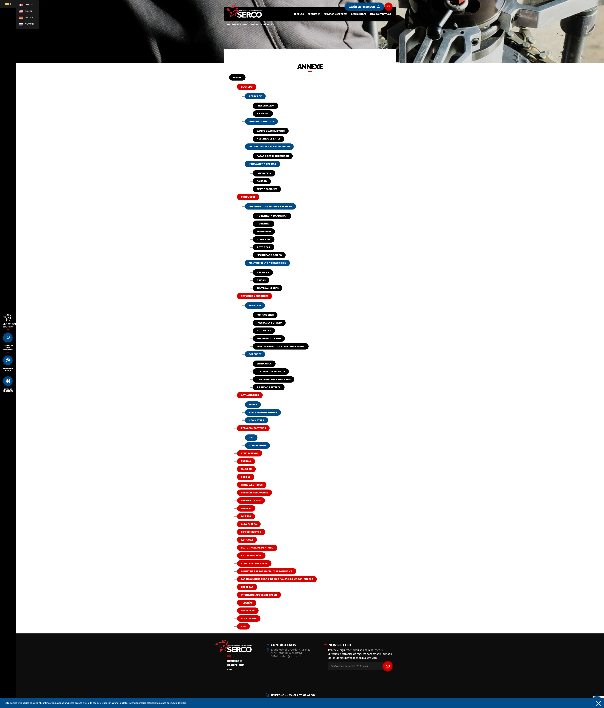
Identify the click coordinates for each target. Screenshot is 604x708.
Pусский (29, 23)
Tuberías (246, 602)
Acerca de (255, 96)
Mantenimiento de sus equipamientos (281, 346)
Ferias (253, 404)
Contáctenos (257, 445)
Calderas (247, 587)
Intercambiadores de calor (259, 594)
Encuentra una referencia (8, 347)
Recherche (248, 610)
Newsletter (256, 420)
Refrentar (263, 223)
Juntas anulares (267, 288)
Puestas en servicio (269, 322)
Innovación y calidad (262, 163)
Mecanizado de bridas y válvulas (270, 206)
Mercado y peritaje (261, 121)
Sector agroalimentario (257, 547)
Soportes (255, 354)
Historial (263, 113)
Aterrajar (264, 239)
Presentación (265, 105)
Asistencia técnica (269, 387)
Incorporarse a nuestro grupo (269, 146)
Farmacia (247, 539)
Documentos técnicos (271, 371)
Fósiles (245, 477)
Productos (314, 14)
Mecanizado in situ (269, 338)
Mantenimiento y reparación (267, 263)
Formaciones (265, 314)
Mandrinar (264, 231)
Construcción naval (254, 563)
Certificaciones (267, 189)
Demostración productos (273, 379)
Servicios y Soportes (335, 14)
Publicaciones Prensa (263, 412)
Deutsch (28, 17)
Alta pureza (249, 524)
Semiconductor (251, 532)
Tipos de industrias (8, 390)
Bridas (261, 280)
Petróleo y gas (251, 500)
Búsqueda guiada (8, 369)
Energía (246, 461)
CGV (243, 626)
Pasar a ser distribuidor (273, 156)
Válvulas (263, 272)
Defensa (246, 508)
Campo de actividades (271, 130)
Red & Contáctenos (380, 14)
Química (246, 516)
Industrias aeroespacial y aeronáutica (266, 571)
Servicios (255, 305)
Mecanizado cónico (269, 255)
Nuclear (246, 469)
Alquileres (264, 330)
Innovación (264, 173)
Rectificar (263, 247)
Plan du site (249, 618)
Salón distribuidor (362, 6)
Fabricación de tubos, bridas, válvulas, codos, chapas (277, 579)
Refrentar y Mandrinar (272, 215)
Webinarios (264, 363)
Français (29, 4)
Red (251, 437)
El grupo (299, 14)
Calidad (262, 181)
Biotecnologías (251, 555)
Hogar (237, 77)
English (28, 11)
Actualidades (358, 14)
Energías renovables (254, 492)
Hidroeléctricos (252, 484)
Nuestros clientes (268, 138)
